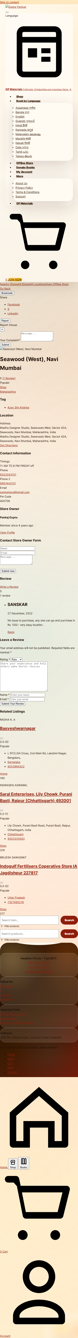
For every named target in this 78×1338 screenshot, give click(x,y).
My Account (24, 171)
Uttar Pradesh (16, 897)
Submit (5, 344)
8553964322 (16, 766)
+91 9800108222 (39, 962)
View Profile (7, 532)
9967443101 (8, 483)
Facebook (14, 304)
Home (3, 773)
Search (69, 920)
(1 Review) (9, 378)
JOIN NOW (15, 279)
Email (4, 699)
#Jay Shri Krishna (18, 407)
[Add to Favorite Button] (1, 738)
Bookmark (7, 293)
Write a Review (9, 586)
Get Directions (9, 445)
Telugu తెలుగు (24, 156)
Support (21, 196)
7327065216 (16, 902)
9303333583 (16, 838)
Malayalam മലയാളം (28, 134)
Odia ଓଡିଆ (22, 147)
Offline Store (24, 163)
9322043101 (8, 474)
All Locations (37, 284)
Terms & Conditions (27, 192)
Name (4, 694)
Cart (10, 1063)
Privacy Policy (24, 187)
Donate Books (25, 167)
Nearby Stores (9, 284)
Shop (19, 96)
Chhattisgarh (15, 834)
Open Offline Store (57, 284)
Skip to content (9, 2)
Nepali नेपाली (23, 143)
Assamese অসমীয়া (25, 107)
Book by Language (28, 100)
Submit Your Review (13, 703)
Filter (11, 1067)
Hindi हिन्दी (21, 125)
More (19, 176)
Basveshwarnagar (18, 728)
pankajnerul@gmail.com (15, 492)
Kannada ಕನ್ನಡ (24, 129)
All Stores (24, 284)
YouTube (5, 994)
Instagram (6, 999)
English (20, 116)
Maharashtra (8, 391)
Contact (12, 1072)
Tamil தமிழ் (22, 151)
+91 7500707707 (39, 967)
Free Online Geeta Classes (16, 1022)
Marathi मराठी (23, 138)
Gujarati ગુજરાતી (25, 121)
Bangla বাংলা (22, 112)
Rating (5, 659)
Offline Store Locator (13, 1014)
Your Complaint (10, 340)
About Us (21, 183)
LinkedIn (13, 313)
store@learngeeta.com (39, 971)
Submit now (8, 571)
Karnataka (14, 762)
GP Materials (24, 203)
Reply (11, 632)
